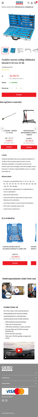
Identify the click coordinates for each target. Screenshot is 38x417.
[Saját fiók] (32, 3)
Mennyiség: (5, 88)
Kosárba (19, 95)
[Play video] (17, 290)
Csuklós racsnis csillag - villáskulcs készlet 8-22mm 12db (14, 248)
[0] (35, 3)
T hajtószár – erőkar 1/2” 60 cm (9, 132)
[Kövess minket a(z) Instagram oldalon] (6, 400)
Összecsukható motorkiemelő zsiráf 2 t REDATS (29, 133)
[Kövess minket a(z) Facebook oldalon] (3, 400)
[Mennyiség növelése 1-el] (21, 88)
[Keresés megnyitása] (28, 3)
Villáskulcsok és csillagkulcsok (24, 7)
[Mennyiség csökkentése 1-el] (11, 88)
